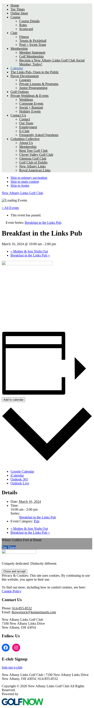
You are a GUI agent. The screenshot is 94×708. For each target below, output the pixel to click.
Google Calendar (22, 471)
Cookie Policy (11, 591)
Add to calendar (13, 399)
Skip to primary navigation (28, 178)
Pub (36, 521)
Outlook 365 (19, 479)
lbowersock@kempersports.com (34, 612)
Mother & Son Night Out (29, 251)
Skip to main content (24, 181)
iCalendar (17, 475)
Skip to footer (19, 185)
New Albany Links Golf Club (22, 193)
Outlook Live (19, 483)
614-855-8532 (22, 608)
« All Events (10, 208)
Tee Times (9, 547)
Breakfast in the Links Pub (30, 255)
